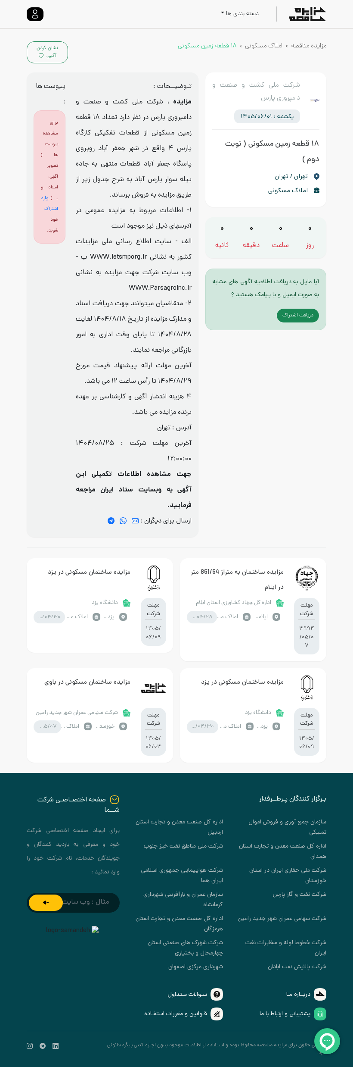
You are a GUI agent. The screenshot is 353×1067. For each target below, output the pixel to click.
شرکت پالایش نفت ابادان (297, 967)
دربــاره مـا (298, 994)
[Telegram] (111, 521)
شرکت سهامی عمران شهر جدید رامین (282, 918)
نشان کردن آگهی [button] (47, 52)
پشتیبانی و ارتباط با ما (285, 1014)
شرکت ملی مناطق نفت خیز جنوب (183, 846)
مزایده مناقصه (308, 46)
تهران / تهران (291, 176)
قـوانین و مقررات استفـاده (175, 1014)
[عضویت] (46, 903)
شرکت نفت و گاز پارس (299, 894)
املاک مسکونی (263, 46)
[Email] (135, 521)
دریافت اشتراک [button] (297, 315)
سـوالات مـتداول (187, 994)
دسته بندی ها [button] (242, 14)
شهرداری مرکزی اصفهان (195, 967)
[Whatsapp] (123, 521)
